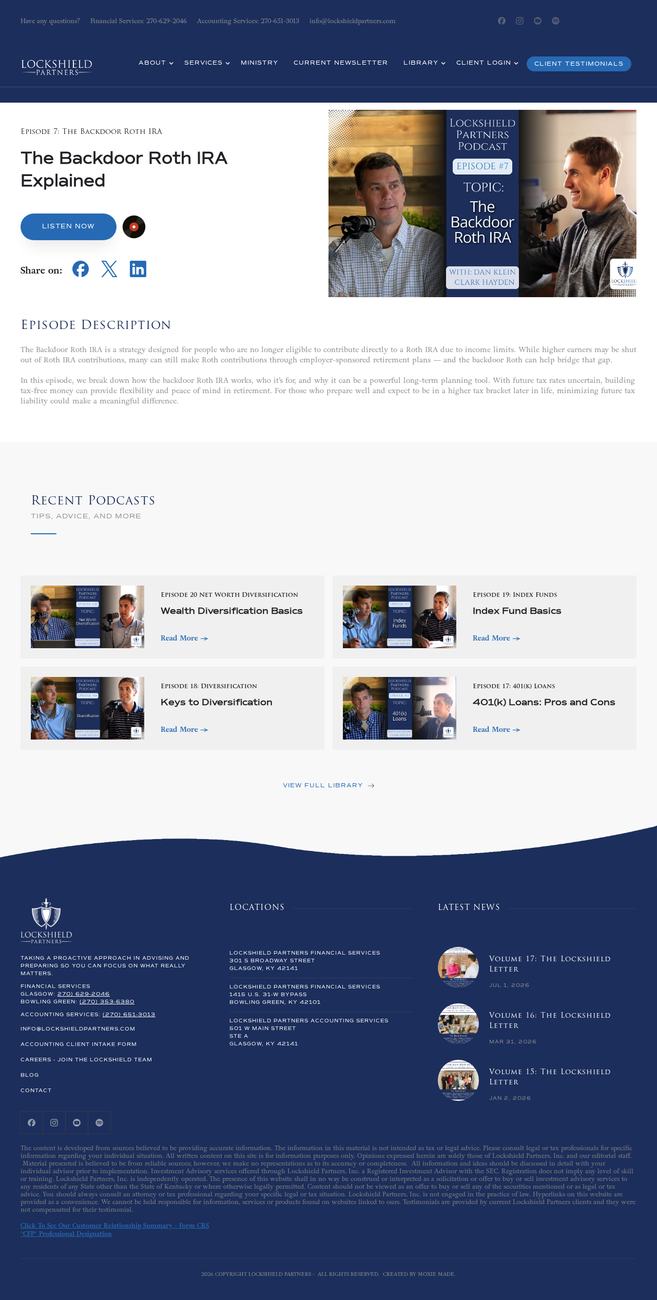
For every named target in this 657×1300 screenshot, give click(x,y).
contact (36, 1090)
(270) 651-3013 (129, 1014)
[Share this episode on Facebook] (80, 274)
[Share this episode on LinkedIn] (138, 274)
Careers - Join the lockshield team (86, 1059)
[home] (56, 60)
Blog (30, 1075)
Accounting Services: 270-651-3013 (248, 21)
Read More (182, 638)
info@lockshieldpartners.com (78, 1029)
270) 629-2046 (83, 994)
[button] (154, 64)
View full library (323, 786)
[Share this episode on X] (109, 274)
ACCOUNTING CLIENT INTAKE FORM (79, 1044)
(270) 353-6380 (107, 1001)
